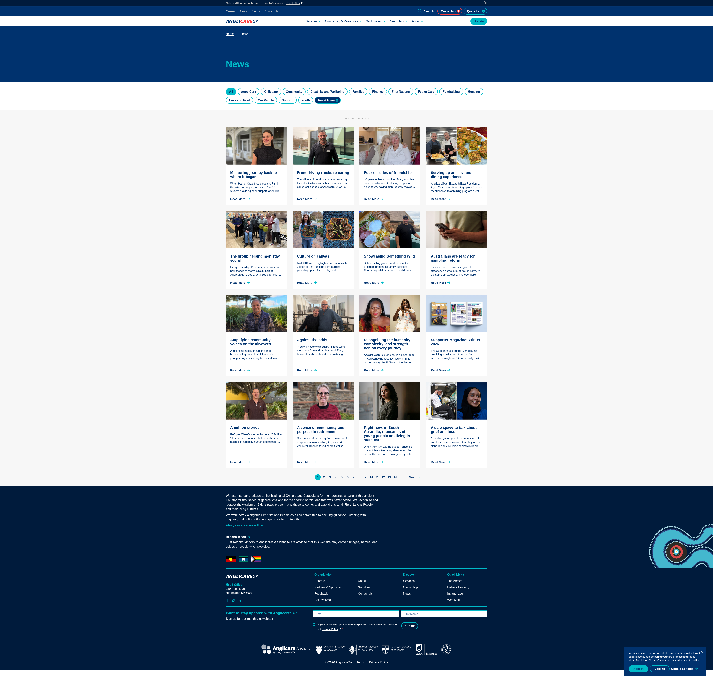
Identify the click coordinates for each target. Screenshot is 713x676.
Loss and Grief (239, 100)
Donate (479, 21)
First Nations (401, 91)
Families (358, 91)
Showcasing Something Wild (389, 256)
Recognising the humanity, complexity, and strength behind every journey (387, 344)
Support (287, 100)
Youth (306, 100)
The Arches (454, 581)
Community (294, 91)
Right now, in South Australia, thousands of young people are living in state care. (387, 434)
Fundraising (451, 91)
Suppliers (364, 587)
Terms (390, 624)
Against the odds (312, 340)
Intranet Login (456, 593)
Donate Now (293, 2)
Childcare (271, 91)
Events (256, 11)
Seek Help (397, 21)
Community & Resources (341, 21)
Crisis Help (448, 11)
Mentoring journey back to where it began (253, 175)
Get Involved (374, 21)
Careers (231, 11)
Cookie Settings (682, 668)
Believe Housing (458, 587)
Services (311, 21)
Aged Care (248, 91)
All (231, 91)
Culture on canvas (313, 256)
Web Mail (453, 599)
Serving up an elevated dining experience (451, 175)
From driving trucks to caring (323, 173)
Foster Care (426, 91)
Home (230, 33)
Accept (638, 668)
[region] (665, 661)
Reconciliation (236, 536)
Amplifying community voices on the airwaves (250, 342)
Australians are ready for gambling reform (453, 258)
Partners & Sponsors (328, 587)
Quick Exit (474, 11)
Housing (474, 91)
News (243, 11)
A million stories (244, 428)
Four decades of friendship (388, 173)
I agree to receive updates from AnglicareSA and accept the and (355, 626)
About (416, 21)
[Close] (702, 651)
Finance (378, 91)
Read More (237, 199)
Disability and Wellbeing (327, 91)
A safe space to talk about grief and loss (454, 430)
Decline (659, 668)
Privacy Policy (330, 629)
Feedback (321, 593)
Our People (266, 100)
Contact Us (271, 11)
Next (412, 477)
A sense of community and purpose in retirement (320, 430)
